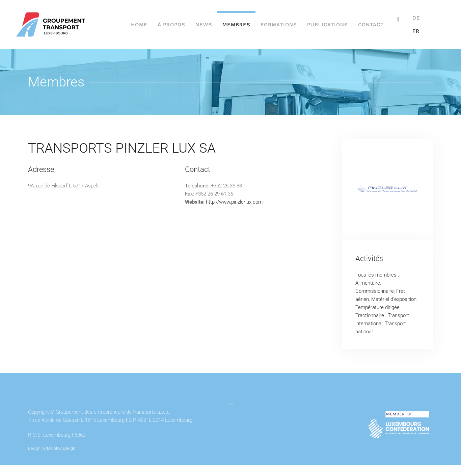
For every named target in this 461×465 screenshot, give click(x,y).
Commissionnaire (374, 291)
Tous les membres (376, 275)
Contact (371, 25)
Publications (327, 25)
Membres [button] (236, 25)
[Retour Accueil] (51, 24)
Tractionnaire (370, 315)
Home (139, 25)
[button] (230, 404)
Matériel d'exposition (393, 299)
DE (416, 18)
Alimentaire (367, 283)
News (203, 25)
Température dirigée (377, 307)
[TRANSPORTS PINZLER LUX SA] (387, 189)
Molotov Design (61, 448)
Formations (279, 25)
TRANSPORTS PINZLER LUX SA (122, 148)
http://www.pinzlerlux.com (234, 202)
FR (415, 31)
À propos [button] (171, 25)
